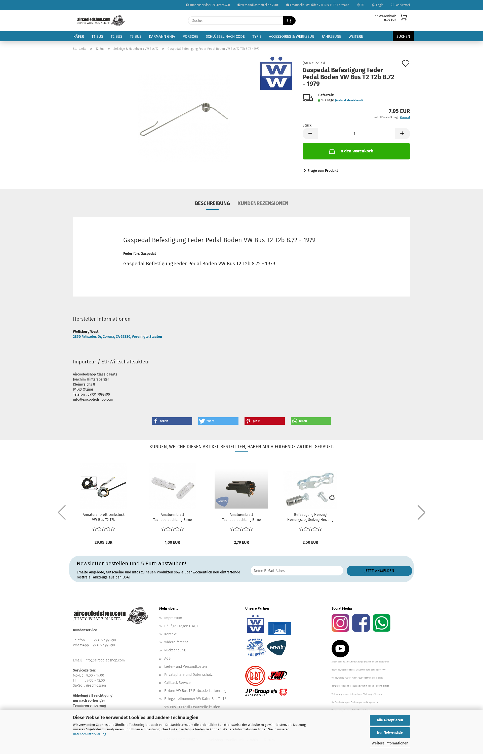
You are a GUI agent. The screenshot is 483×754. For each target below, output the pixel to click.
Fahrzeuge (331, 36)
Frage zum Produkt (323, 171)
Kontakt (170, 634)
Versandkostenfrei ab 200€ (259, 5)
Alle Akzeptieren (390, 720)
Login (379, 5)
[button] (310, 133)
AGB (167, 658)
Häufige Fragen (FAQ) (181, 626)
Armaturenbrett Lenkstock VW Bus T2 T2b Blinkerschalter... (104, 517)
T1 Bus (97, 36)
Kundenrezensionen (262, 203)
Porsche (190, 36)
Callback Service (177, 683)
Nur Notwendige (390, 732)
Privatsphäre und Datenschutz (188, 675)
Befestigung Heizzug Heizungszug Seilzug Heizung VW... (310, 517)
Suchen (403, 36)
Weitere (356, 36)
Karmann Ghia (162, 36)
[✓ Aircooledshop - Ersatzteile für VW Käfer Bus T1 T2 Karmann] (101, 20)
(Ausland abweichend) (349, 100)
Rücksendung (174, 650)
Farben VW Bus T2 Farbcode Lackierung (195, 691)
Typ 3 (256, 36)
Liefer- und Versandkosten (185, 666)
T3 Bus (135, 36)
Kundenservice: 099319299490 (209, 5)
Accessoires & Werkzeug (291, 36)
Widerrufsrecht (176, 642)
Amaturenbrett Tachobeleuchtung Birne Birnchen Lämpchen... (172, 517)
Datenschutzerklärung (89, 734)
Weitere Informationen (390, 743)
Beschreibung (212, 203)
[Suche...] (289, 20)
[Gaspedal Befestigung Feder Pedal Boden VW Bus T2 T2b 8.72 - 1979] (184, 118)
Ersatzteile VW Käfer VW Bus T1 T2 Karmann (319, 5)
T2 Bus (116, 36)
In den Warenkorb (356, 151)
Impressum (173, 618)
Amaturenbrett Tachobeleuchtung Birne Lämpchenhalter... (241, 517)
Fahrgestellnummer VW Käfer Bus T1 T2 (195, 699)
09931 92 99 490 (104, 640)
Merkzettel (402, 5)
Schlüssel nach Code (225, 36)
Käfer (78, 36)
